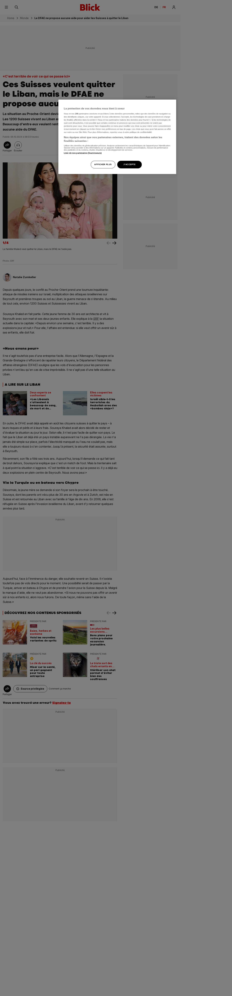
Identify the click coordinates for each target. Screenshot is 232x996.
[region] (117, 137)
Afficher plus (102, 164)
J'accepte (129, 164)
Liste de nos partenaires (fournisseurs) (83, 153)
